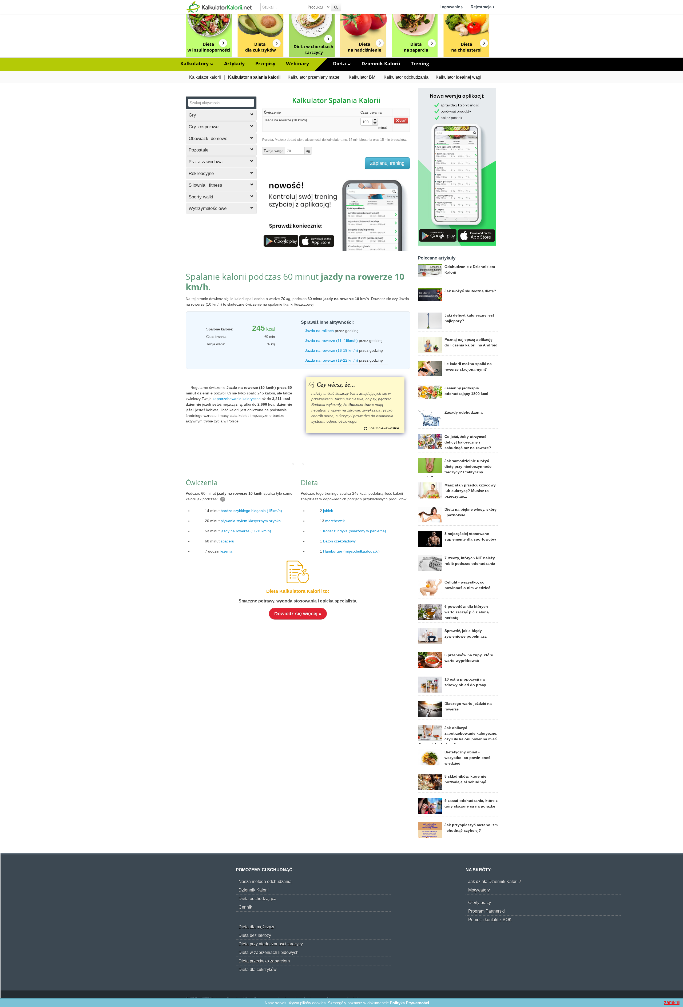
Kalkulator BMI (362, 77)
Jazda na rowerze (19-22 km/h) (331, 360)
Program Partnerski (486, 911)
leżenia (226, 551)
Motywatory (479, 890)
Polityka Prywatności (409, 1003)
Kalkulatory (195, 63)
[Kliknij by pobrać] (281, 240)
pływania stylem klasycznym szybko (251, 521)
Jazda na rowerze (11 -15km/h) (331, 340)
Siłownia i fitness (205, 185)
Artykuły (234, 63)
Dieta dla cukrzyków (258, 969)
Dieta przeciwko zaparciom (264, 961)
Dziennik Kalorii (381, 63)
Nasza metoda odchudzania (265, 881)
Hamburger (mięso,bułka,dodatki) (351, 551)
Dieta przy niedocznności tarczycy (271, 944)
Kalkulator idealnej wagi (458, 77)
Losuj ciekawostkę (383, 428)
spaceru (227, 541)
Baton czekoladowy (339, 541)
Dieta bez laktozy (255, 935)
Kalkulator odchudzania (406, 77)
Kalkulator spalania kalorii (254, 77)
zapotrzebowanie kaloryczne (237, 399)
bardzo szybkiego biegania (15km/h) (251, 511)
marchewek (335, 521)
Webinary (297, 63)
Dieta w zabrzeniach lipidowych (269, 952)
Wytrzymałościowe (208, 208)
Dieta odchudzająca (257, 898)
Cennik (245, 907)
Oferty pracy (479, 902)
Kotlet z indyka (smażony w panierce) (354, 531)
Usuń (402, 120)
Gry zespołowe (204, 126)
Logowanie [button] (450, 7)
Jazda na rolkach (319, 331)
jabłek (328, 511)
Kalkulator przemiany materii (315, 77)
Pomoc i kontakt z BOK (490, 919)
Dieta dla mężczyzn (257, 927)
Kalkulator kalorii (205, 77)
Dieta (340, 63)
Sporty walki (201, 196)
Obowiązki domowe (208, 138)
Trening (420, 63)
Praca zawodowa (206, 161)
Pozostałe (198, 150)
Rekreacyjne (201, 173)
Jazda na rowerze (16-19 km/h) (331, 350)
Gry (192, 115)
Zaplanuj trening (387, 163)
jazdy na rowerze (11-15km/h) (246, 531)
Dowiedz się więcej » (297, 613)
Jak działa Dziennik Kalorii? (494, 881)
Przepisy (265, 63)
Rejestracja (482, 7)
